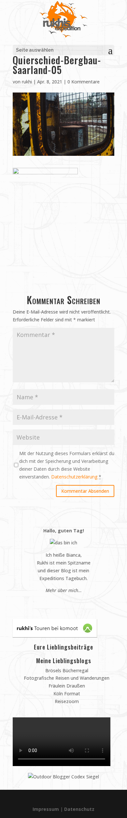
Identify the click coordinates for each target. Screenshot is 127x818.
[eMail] (48, 603)
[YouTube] (66, 603)
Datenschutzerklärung (74, 477)
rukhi (27, 82)
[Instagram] (60, 603)
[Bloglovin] (73, 603)
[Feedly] (79, 603)
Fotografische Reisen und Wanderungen (65, 678)
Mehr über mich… (64, 590)
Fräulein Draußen (66, 686)
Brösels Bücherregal (66, 670)
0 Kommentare (83, 82)
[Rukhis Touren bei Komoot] (55, 635)
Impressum (46, 809)
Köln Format (66, 693)
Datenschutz (79, 809)
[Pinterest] (54, 603)
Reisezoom (66, 701)
